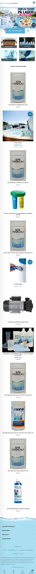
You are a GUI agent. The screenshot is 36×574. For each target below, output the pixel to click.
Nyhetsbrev (15, 553)
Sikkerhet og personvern (26, 550)
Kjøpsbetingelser (12, 550)
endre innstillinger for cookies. (8, 564)
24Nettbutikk (21, 567)
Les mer (29, 562)
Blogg (22, 553)
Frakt (5, 550)
